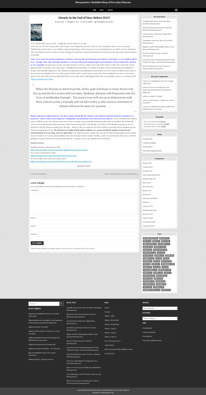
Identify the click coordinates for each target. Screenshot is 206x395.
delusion (148, 255)
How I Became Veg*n (113, 341)
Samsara (160, 281)
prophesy (87, 166)
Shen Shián (60, 22)
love (165, 267)
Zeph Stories (110, 353)
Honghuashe (148, 139)
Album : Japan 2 (110, 333)
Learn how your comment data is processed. (78, 248)
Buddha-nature (160, 250)
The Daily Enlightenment (152, 151)
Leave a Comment (87, 22)
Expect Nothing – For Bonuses (48, 349)
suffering (161, 284)
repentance (149, 281)
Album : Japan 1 (110, 328)
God (156, 261)
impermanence (168, 264)
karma (147, 267)
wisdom (166, 290)
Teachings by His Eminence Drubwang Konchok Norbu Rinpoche (157, 89)
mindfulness (165, 270)
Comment (35, 190)
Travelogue (147, 222)
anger (156, 241)
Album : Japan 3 (110, 337)
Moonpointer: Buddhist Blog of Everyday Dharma (103, 2)
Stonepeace (149, 284)
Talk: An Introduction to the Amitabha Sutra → (121, 174)
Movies (111, 22)
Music (145, 191)
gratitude (166, 261)
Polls (145, 202)
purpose (148, 278)
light (157, 267)
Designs (146, 171)
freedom (148, 261)
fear (166, 258)
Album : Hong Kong (112, 324)
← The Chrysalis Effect (37, 174)
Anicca (166, 241)
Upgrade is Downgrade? (46, 344)
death (161, 253)
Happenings (147, 179)
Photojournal (148, 198)
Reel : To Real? (156, 96)
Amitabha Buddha (151, 238)
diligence (159, 255)
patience (158, 273)
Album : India (109, 316)
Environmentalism (102, 22)
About (102, 10)
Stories (146, 214)
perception (149, 276)
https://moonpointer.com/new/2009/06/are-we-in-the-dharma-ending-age (61, 161)
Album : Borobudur (112, 320)
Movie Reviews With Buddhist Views (119, 349)
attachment (164, 244)
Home (94, 10)
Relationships (148, 210)
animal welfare (150, 244)
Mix (144, 183)
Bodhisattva (160, 247)
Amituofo (164, 238)
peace (167, 273)
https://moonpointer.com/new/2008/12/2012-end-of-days (54, 156)
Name (33, 218)
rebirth (158, 278)
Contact (110, 10)
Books (145, 163)
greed (147, 264)
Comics (146, 167)
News (145, 194)
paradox (148, 273)
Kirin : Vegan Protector (45, 359)
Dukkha (169, 255)
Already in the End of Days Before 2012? (84, 18)
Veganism (146, 226)
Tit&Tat (146, 218)
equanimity (149, 258)
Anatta (147, 241)
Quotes (145, 206)
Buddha (147, 250)
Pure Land (162, 276)
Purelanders (148, 147)
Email (33, 226)
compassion (149, 253)
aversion (148, 247)
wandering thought (152, 290)
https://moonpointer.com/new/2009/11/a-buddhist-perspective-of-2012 (59, 150)
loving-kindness (150, 270)
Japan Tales (109, 345)
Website (34, 234)
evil (158, 258)
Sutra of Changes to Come (42, 79)
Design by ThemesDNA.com (103, 393)
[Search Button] (176, 10)
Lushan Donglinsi (149, 143)
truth (148, 287)
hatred (155, 264)
